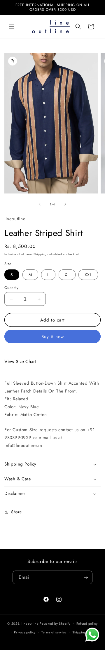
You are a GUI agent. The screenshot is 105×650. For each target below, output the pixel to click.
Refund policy (87, 623)
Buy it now (52, 336)
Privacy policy (25, 632)
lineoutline (30, 623)
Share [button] (16, 512)
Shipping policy (84, 632)
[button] (11, 26)
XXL (88, 275)
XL (67, 275)
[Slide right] (65, 204)
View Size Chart (20, 361)
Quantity (11, 287)
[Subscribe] (85, 577)
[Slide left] (39, 204)
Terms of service (53, 632)
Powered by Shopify (55, 623)
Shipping (40, 254)
